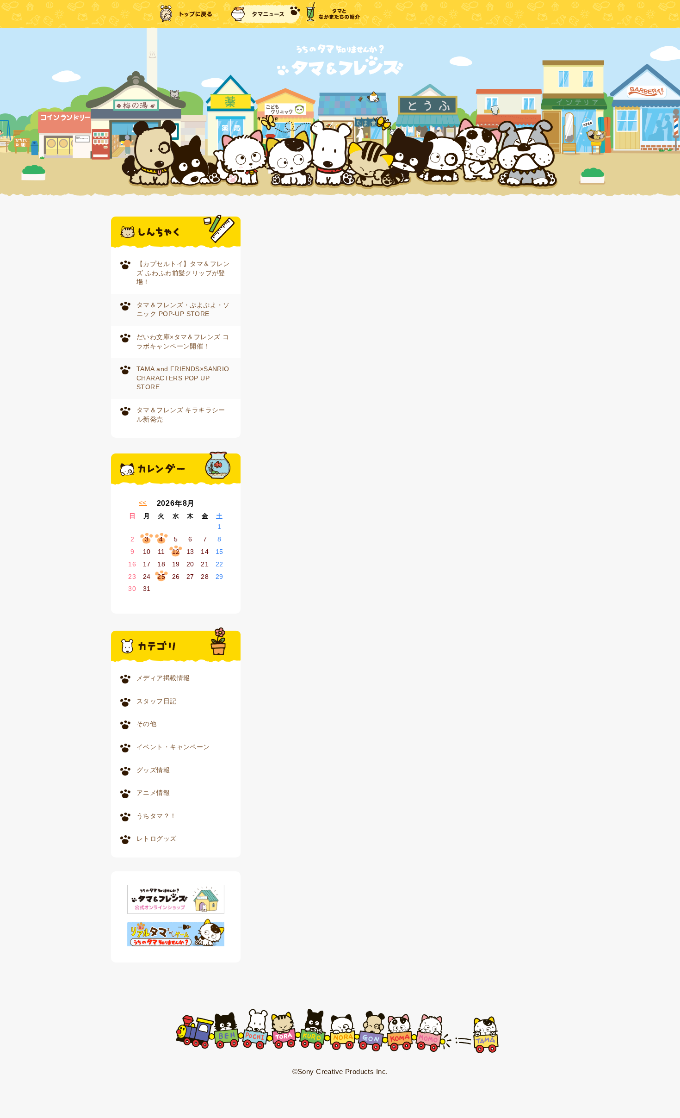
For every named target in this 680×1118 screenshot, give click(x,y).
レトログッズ (156, 838)
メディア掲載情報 (163, 678)
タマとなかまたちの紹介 (333, 13)
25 (161, 576)
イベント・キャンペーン (173, 747)
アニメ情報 (153, 792)
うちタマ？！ (156, 816)
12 (176, 551)
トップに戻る (187, 13)
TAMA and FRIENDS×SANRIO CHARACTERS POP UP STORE (182, 378)
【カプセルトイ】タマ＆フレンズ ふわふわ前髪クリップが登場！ (183, 273)
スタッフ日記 (156, 701)
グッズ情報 (153, 770)
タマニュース (265, 13)
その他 (146, 723)
